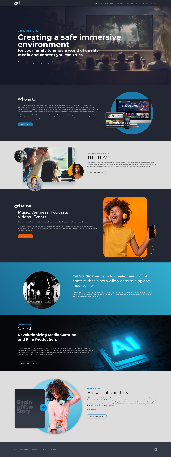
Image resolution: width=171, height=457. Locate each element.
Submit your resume (97, 416)
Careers (145, 3)
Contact (154, 3)
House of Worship (116, 3)
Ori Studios (129, 3)
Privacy (45, 449)
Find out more (26, 124)
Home (97, 3)
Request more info (96, 173)
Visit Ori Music (25, 236)
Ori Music (104, 3)
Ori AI (138, 3)
